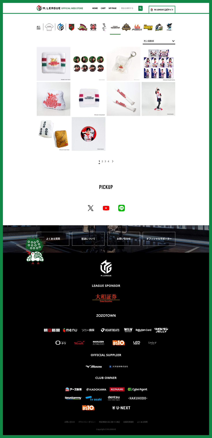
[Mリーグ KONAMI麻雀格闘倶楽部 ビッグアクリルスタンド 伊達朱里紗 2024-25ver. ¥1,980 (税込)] (158, 99)
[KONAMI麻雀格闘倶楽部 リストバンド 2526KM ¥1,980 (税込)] (88, 99)
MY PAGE (112, 8)
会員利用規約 (128, 422)
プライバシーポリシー (87, 422)
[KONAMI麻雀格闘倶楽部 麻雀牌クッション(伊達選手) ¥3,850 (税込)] (53, 134)
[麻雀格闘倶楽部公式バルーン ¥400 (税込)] (123, 99)
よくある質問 (53, 238)
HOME (95, 8)
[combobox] (159, 41)
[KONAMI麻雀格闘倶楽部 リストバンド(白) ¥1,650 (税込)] (53, 64)
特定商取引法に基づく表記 (109, 422)
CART (103, 8)
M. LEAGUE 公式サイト (163, 9)
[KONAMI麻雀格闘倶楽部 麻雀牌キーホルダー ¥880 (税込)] (123, 64)
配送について (88, 238)
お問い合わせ (124, 238)
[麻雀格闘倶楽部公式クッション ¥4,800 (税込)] (53, 99)
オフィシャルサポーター (159, 238)
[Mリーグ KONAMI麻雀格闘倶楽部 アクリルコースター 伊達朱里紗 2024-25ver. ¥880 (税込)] (88, 134)
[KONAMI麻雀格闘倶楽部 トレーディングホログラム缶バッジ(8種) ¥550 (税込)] (88, 64)
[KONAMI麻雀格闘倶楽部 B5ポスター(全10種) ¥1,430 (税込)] (158, 64)
